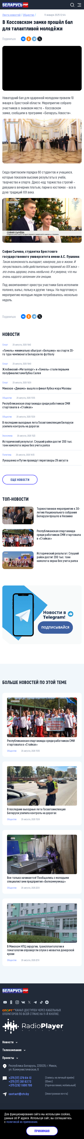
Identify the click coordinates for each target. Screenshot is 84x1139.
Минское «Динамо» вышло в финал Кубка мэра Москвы (36, 388)
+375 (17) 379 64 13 (41, 1078)
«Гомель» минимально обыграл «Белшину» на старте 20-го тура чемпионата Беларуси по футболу (38, 352)
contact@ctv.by (38, 1094)
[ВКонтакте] (23, 38)
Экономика (7, 435)
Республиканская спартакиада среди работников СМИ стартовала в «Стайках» (36, 405)
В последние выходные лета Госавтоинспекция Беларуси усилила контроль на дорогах (37, 424)
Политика (6, 454)
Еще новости (20, 479)
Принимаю (42, 1131)
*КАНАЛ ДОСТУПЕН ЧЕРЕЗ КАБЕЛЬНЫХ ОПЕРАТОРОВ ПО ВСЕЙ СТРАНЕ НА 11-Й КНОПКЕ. (31, 1012)
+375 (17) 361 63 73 (31, 1081)
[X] (39, 38)
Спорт (5, 344)
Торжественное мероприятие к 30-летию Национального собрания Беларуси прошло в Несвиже (58, 512)
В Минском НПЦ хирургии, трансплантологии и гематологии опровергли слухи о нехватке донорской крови (40, 950)
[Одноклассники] (28, 38)
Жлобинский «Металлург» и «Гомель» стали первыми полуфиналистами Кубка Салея (35, 371)
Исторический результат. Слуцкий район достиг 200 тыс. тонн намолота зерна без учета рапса (37, 443)
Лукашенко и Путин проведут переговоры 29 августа (35, 460)
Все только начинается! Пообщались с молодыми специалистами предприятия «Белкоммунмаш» (38, 879)
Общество (28, 14)
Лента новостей (11, 14)
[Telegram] (34, 38)
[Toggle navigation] (78, 4)
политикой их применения (21, 1121)
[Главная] (16, 4)
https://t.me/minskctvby (17, 588)
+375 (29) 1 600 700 (42, 1085)
